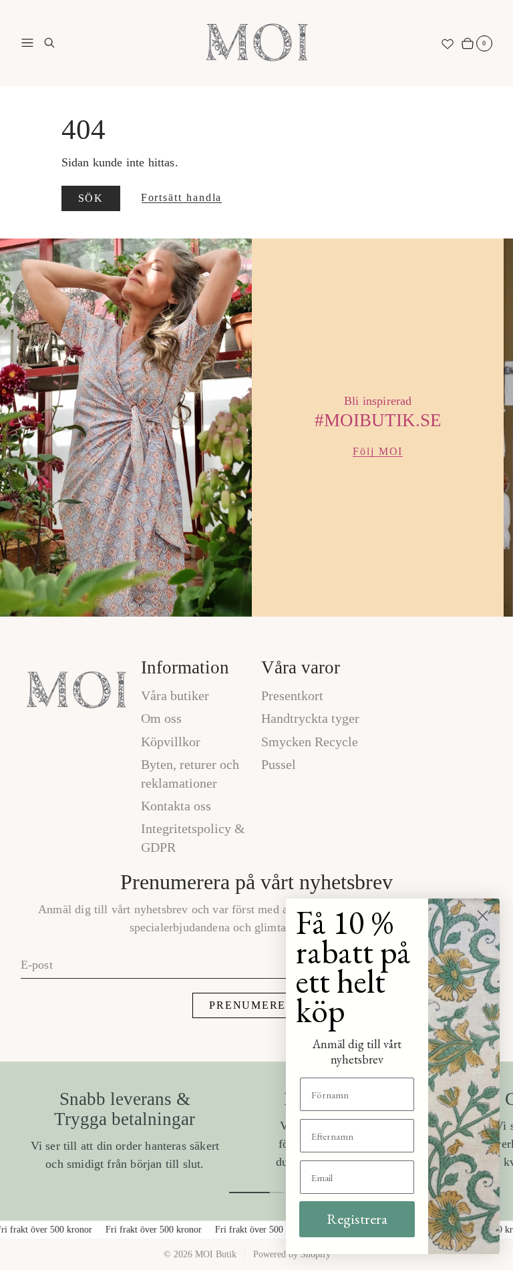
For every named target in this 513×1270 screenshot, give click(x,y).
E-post (37, 964)
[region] (256, 428)
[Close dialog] (482, 915)
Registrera (357, 1219)
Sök (91, 198)
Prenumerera (256, 1005)
